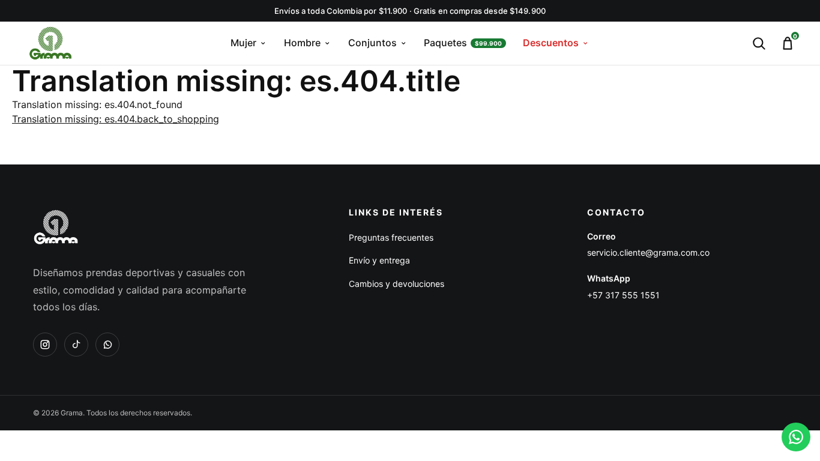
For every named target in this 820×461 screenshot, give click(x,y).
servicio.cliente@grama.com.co (648, 252)
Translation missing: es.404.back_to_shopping (115, 119)
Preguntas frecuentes (391, 237)
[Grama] (56, 227)
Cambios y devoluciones (396, 284)
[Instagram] (45, 345)
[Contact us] (796, 437)
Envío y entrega (379, 260)
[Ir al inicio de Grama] (50, 43)
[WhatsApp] (107, 345)
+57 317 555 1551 (623, 295)
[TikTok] (76, 345)
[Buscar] (759, 43)
